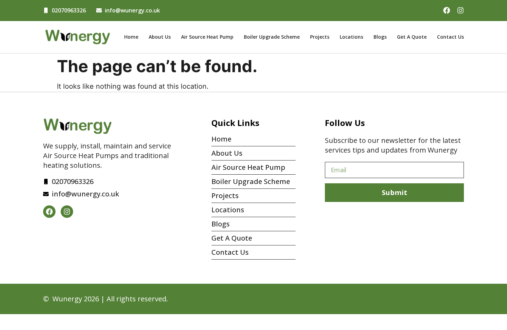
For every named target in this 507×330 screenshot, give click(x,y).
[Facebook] (446, 10)
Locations (351, 36)
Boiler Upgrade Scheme (272, 36)
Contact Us (450, 36)
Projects (319, 36)
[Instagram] (460, 10)
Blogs (380, 36)
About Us (160, 36)
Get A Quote (412, 36)
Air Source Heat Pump (207, 36)
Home (131, 36)
